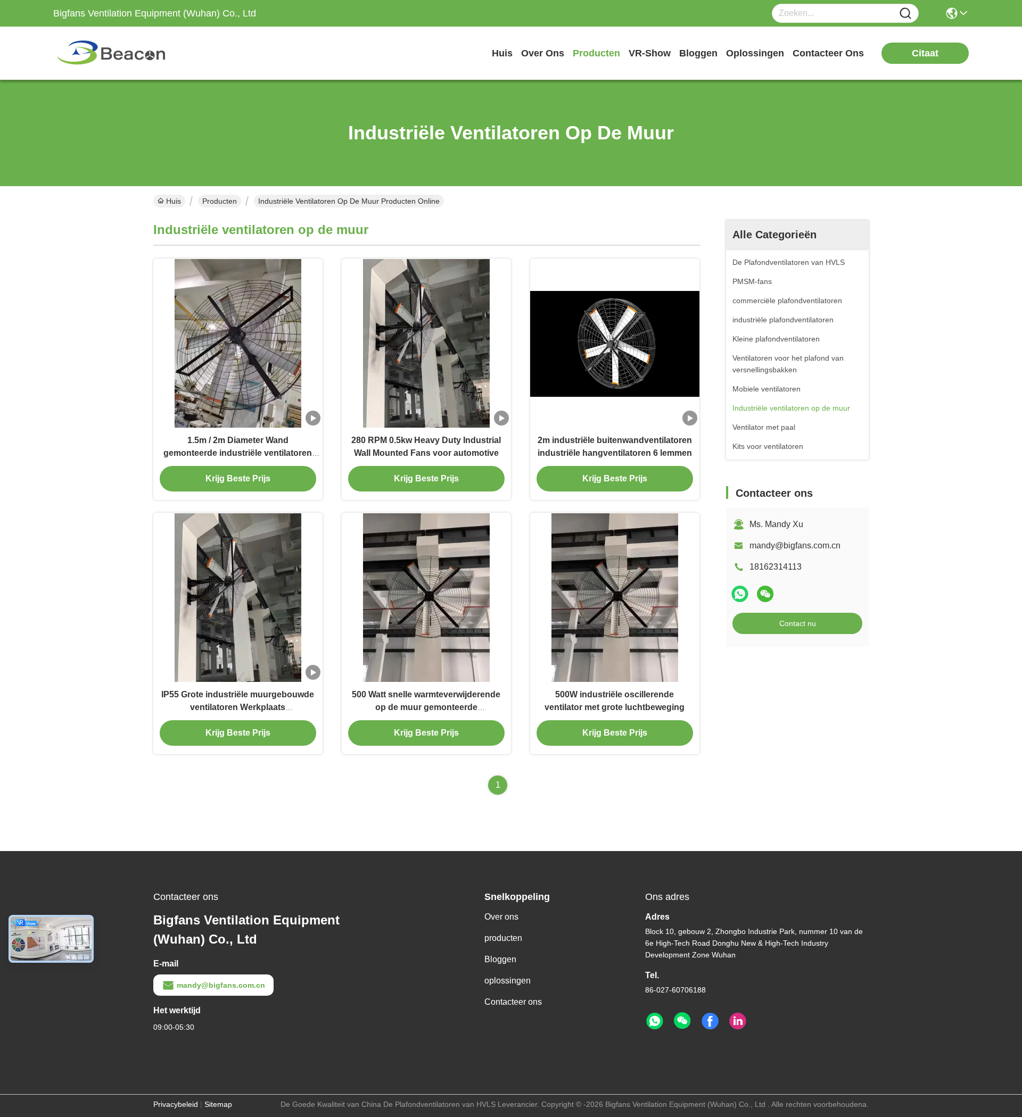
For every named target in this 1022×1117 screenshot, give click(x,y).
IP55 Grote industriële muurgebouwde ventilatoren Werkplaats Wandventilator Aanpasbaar (237, 707)
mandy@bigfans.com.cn (794, 545)
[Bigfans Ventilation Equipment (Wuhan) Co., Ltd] (111, 53)
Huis (502, 53)
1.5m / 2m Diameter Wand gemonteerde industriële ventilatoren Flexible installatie (237, 453)
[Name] (905, 13)
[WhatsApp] (739, 594)
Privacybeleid (175, 1104)
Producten (219, 201)
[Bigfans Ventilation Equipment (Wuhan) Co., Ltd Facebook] (710, 1021)
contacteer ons (828, 53)
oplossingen (755, 53)
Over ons (501, 916)
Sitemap (218, 1104)
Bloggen (500, 959)
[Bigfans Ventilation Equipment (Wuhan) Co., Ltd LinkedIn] (737, 1021)
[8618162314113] (654, 1021)
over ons (542, 53)
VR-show (650, 53)
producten (596, 53)
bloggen (698, 53)
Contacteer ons (513, 1001)
